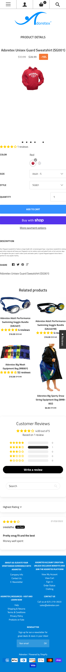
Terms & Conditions (16, 612)
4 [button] (35, 142)
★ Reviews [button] (62, 339)
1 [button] (22, 142)
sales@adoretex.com (49, 605)
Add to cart (33, 209)
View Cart (49, 578)
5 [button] (39, 142)
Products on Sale (16, 619)
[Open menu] (8, 4)
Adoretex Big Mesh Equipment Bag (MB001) (15, 366)
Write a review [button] (33, 469)
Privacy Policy (16, 616)
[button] (17, 447)
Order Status (49, 585)
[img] (11, 522)
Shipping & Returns (16, 608)
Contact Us (17, 578)
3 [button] (31, 142)
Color (3, 154)
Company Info (16, 574)
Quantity (5, 197)
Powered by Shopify (38, 654)
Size (2, 174)
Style (3, 185)
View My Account (49, 574)
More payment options (33, 228)
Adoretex (23, 654)
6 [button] (43, 142)
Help (16, 605)
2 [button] (26, 142)
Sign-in (49, 581)
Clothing (49, 589)
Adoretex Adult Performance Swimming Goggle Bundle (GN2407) (15, 322)
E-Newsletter (16, 582)
